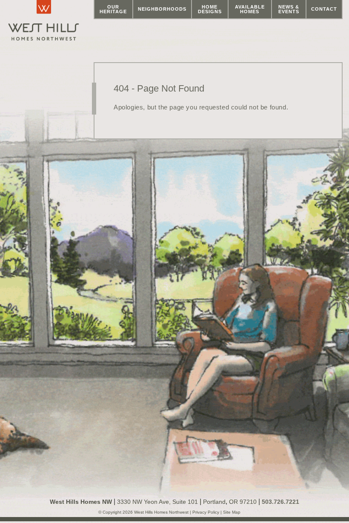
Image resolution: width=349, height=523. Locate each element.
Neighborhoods (162, 8)
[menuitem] (113, 9)
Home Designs (210, 9)
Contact (324, 8)
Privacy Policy (206, 512)
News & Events (288, 9)
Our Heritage (113, 9)
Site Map (231, 512)
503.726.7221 (280, 501)
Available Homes (250, 9)
